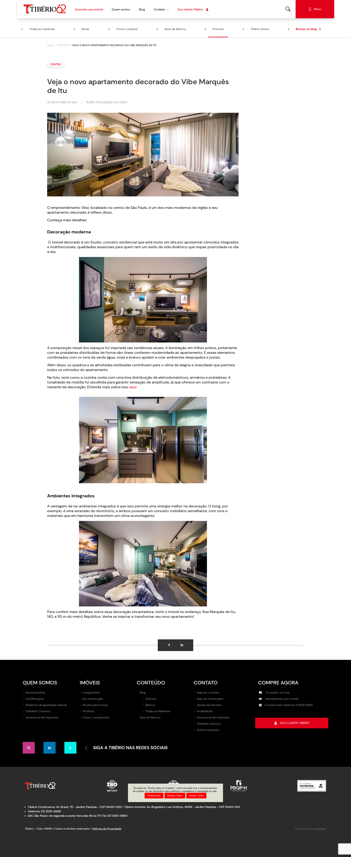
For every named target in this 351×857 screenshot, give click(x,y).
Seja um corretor (208, 692)
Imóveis (218, 29)
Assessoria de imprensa (42, 717)
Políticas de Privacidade (106, 828)
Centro (55, 64)
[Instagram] (29, 748)
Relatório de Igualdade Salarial (46, 705)
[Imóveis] (288, 9)
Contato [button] (159, 9)
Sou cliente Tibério (190, 9)
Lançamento (91, 692)
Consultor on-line (277, 692)
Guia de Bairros (175, 29)
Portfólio (89, 711)
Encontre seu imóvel (89, 9)
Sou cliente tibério (295, 723)
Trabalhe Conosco (38, 711)
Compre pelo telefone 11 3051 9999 (289, 705)
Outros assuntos (208, 730)
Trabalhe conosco (209, 724)
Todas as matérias (42, 29)
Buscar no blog (306, 29)
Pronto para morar (95, 705)
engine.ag (320, 828)
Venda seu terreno (209, 705)
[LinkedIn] (50, 748)
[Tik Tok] (70, 748)
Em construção (93, 699)
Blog (142, 9)
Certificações (35, 699)
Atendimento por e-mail (281, 699)
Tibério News (260, 29)
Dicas (85, 29)
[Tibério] (44, 9)
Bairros (150, 705)
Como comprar (127, 29)
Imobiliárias (205, 711)
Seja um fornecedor (210, 699)
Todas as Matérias (158, 711)
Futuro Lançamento (96, 717)
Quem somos (121, 9)
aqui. (133, 387)
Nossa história (35, 692)
